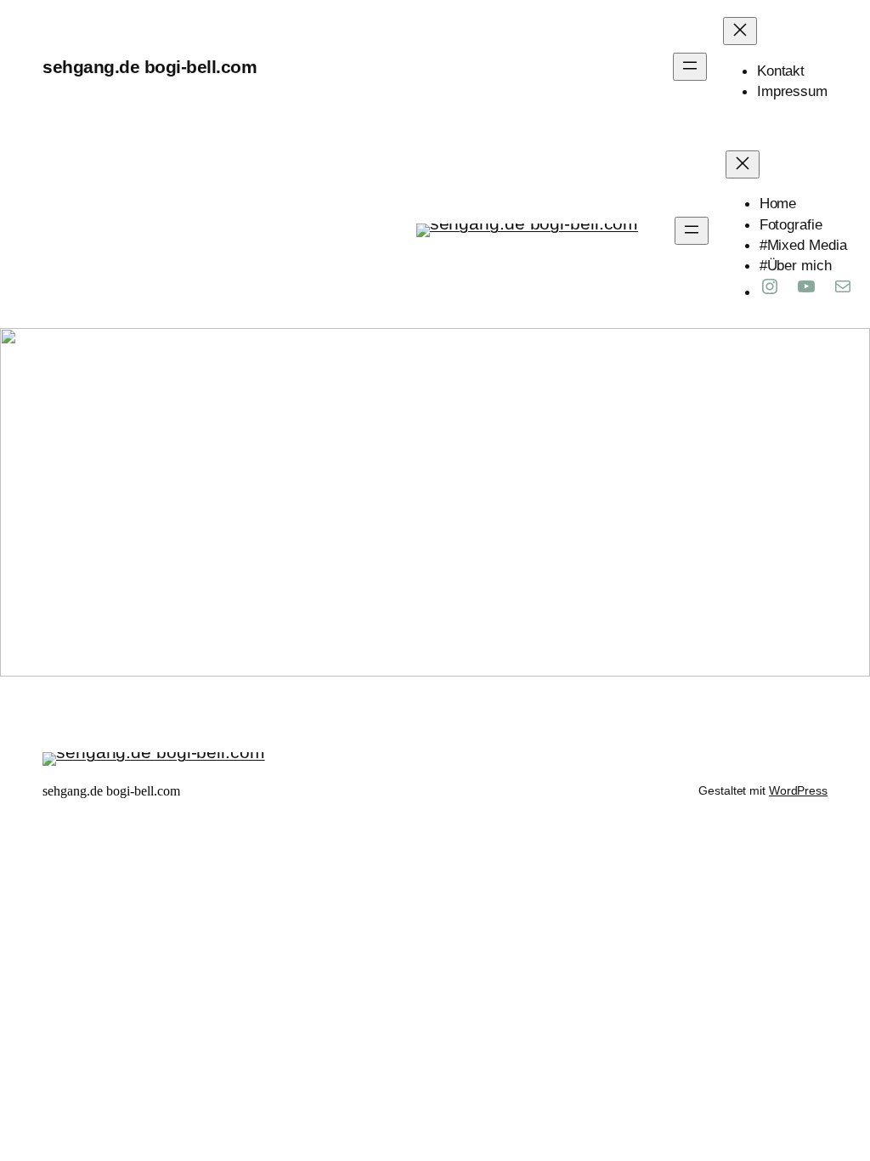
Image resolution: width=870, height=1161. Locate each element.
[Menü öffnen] (690, 67)
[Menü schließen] (740, 31)
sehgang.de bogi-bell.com (149, 66)
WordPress (798, 790)
